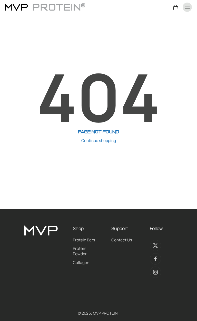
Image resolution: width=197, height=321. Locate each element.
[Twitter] (155, 245)
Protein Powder (80, 251)
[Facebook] (155, 259)
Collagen (81, 262)
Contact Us (121, 240)
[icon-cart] (175, 7)
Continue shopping (98, 140)
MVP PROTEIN (106, 313)
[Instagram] (155, 272)
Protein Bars (84, 240)
